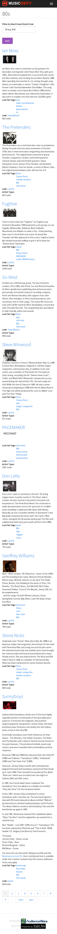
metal (18, 246)
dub (18, 531)
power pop (21, 865)
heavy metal (21, 253)
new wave (20, 185)
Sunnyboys (12, 696)
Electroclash (21, 454)
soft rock (20, 320)
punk (18, 525)
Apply (7, 40)
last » (31, 899)
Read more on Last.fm (12, 856)
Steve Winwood (16, 344)
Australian (20, 868)
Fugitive (9, 204)
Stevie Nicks (13, 635)
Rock (18, 173)
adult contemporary (25, 103)
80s (17, 182)
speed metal (21, 458)
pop (18, 100)
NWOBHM (20, 256)
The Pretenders (16, 127)
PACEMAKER (13, 427)
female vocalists (23, 179)
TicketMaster (13, 115)
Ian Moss (10, 51)
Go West (9, 277)
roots (18, 537)
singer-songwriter (24, 406)
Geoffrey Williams (18, 556)
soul (18, 611)
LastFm (10, 189)
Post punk (21, 878)
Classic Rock (21, 176)
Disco (18, 608)
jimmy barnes (22, 109)
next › (21, 899)
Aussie (19, 106)
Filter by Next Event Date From (17, 24)
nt (17, 112)
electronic (20, 445)
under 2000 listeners (25, 259)
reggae (19, 534)
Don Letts (11, 476)
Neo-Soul (20, 614)
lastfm (10, 881)
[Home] (17, 3)
